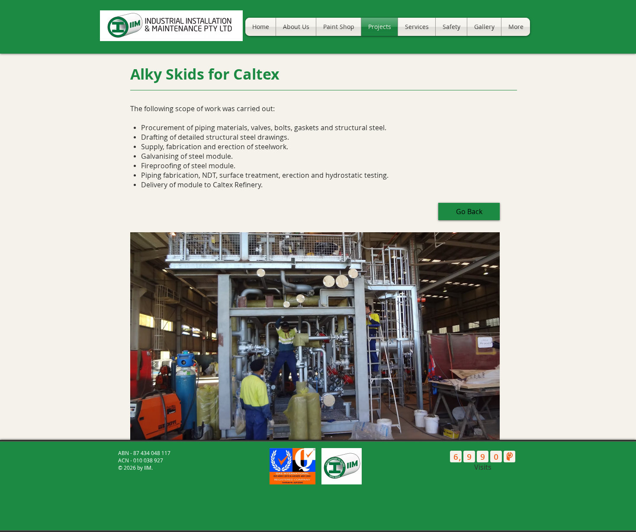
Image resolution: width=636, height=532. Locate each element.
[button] (315, 336)
